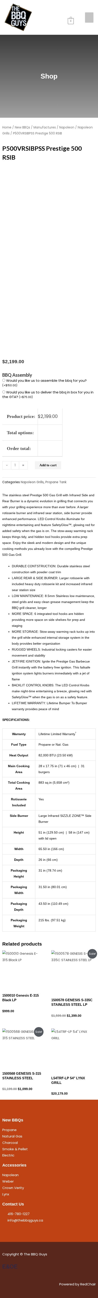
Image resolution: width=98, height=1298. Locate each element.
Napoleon (66, 127)
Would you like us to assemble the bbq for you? (44, 382)
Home (6, 127)
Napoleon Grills (32, 482)
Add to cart (48, 465)
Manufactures (45, 127)
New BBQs (22, 127)
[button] (73, 9)
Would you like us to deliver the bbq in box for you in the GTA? (47, 394)
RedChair (88, 1284)
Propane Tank (56, 482)
